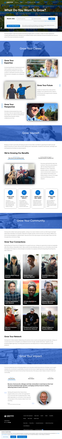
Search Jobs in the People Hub (49, 21)
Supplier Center (36, 418)
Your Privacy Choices (38, 429)
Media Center (36, 415)
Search (51, 18)
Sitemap (24, 418)
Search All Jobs (32, 2)
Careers (16, 2)
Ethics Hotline (30, 418)
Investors (41, 415)
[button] (17, 3)
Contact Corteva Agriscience (28, 415)
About (21, 2)
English (38, 2)
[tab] (16, 157)
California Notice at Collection (28, 429)
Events (26, 2)
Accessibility (51, 415)
